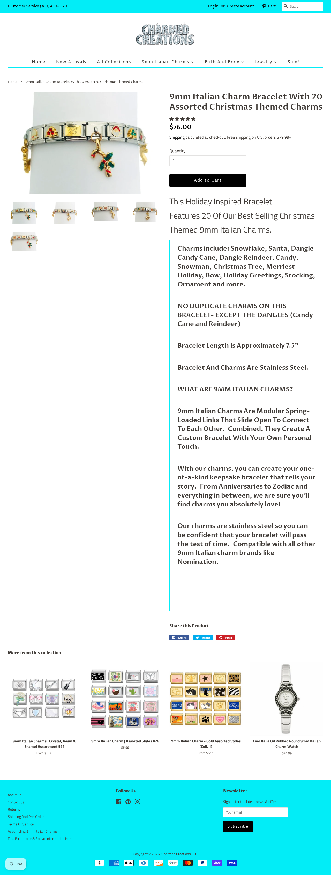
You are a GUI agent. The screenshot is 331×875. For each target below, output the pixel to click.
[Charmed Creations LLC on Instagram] (137, 803)
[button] (183, 118)
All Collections (114, 62)
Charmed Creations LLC (179, 854)
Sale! (293, 62)
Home (39, 62)
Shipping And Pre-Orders (27, 816)
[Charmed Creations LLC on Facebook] (119, 803)
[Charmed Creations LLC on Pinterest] (128, 803)
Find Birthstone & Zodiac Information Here (40, 838)
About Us (14, 795)
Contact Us (16, 802)
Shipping (177, 137)
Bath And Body (223, 62)
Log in (213, 6)
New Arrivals (71, 62)
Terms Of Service (21, 824)
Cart (272, 6)
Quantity (177, 151)
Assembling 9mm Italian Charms (33, 831)
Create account (240, 6)
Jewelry (264, 62)
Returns (14, 809)
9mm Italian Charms (166, 62)
